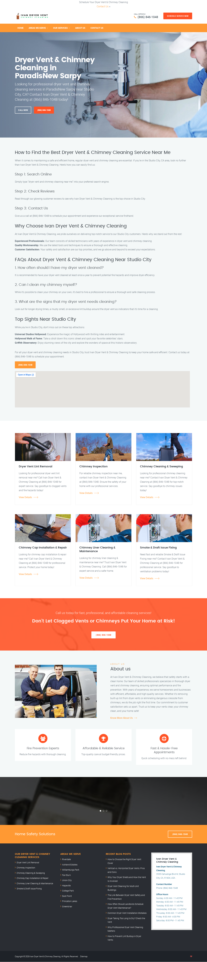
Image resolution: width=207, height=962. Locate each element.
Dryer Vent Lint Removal (28, 862)
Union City (67, 880)
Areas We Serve (37, 27)
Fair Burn (66, 875)
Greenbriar (67, 906)
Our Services (60, 27)
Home (20, 27)
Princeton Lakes (69, 901)
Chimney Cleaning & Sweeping (31, 872)
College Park (68, 890)
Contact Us (103, 6)
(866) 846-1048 (148, 17)
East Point (67, 896)
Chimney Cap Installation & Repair (32, 878)
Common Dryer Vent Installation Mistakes (127, 913)
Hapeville (66, 885)
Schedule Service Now (178, 16)
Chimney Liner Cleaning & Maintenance (35, 883)
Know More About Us (121, 718)
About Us (80, 27)
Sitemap (83, 956)
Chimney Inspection (26, 867)
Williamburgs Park (70, 869)
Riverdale (66, 859)
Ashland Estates (69, 864)
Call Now (23, 110)
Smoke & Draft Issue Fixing (29, 888)
